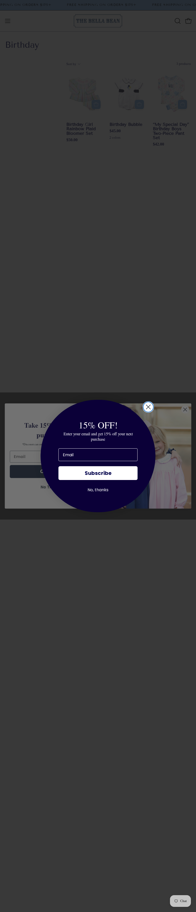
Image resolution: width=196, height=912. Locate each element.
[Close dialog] (148, 407)
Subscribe (98, 473)
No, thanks (98, 490)
